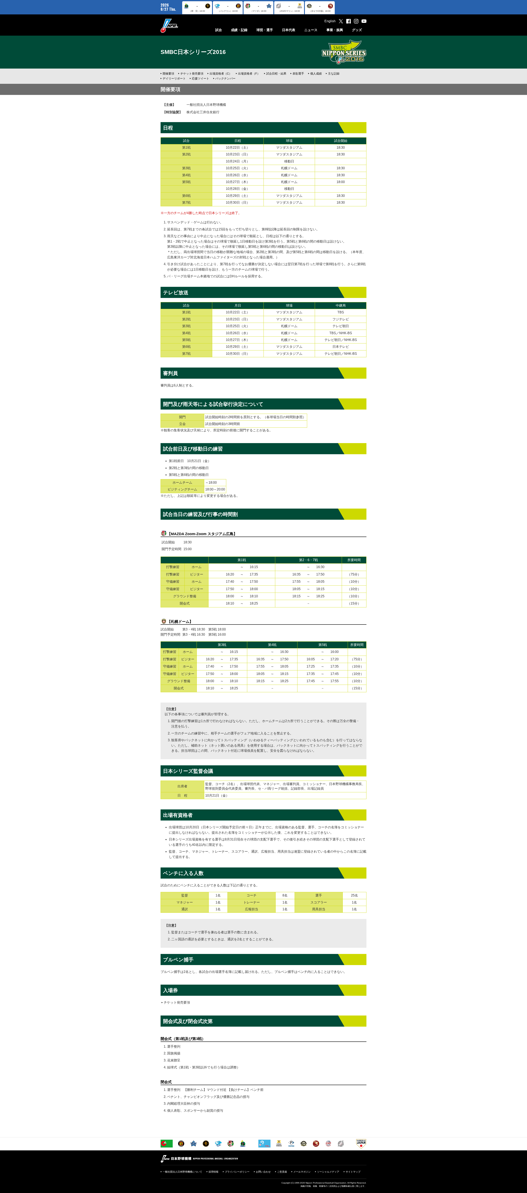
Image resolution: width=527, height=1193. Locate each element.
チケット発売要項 (191, 73)
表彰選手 (298, 73)
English (330, 21)
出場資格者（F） (249, 73)
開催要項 (168, 73)
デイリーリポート (174, 78)
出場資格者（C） (221, 73)
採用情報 (213, 1171)
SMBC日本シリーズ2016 (193, 52)
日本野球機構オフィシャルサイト (180, 25)
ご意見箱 (282, 1171)
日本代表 (288, 30)
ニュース (310, 30)
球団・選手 (265, 30)
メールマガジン (302, 1171)
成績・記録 (239, 30)
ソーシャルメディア (328, 1171)
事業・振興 (334, 30)
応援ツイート (200, 78)
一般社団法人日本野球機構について (182, 1171)
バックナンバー (225, 78)
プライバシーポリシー (237, 1171)
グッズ (357, 30)
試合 (218, 30)
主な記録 (333, 73)
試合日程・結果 (276, 73)
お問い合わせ (263, 1171)
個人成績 (316, 73)
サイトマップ (353, 1171)
